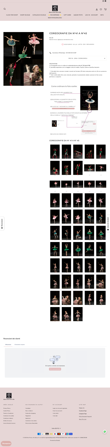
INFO (102, 15)
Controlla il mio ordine (31, 420)
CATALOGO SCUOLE (39, 15)
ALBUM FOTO (78, 15)
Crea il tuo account (57, 410)
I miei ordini (56, 413)
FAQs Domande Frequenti (85, 416)
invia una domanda (77, 58)
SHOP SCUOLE (25, 15)
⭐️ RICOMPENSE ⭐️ (54, 15)
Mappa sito (81, 408)
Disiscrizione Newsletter (31, 423)
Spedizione (60, 39)
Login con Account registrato (60, 408)
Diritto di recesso (7, 420)
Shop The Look (82, 419)
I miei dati (55, 416)
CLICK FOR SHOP (12, 15)
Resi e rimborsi (29, 410)
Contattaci (28, 408)
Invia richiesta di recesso (9, 423)
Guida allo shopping (31, 413)
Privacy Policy (6, 408)
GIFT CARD (67, 15)
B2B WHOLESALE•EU (55, 17)
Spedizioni (28, 418)
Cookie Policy (6, 410)
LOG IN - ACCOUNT (91, 15)
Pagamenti (28, 416)
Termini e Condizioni (8, 413)
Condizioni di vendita (8, 416)
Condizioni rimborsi (8, 418)
